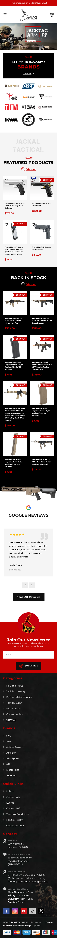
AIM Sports (12, 758)
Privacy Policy (14, 819)
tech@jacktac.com (18, 861)
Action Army (13, 747)
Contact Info (13, 808)
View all (31, 169)
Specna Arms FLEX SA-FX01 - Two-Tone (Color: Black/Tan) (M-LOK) (41, 461)
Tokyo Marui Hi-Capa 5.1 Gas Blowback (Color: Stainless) (15, 205)
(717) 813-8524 (15, 864)
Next (32, 585)
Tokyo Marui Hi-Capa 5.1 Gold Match (41, 204)
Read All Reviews (28, 596)
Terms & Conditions (17, 814)
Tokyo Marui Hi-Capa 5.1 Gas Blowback (41, 248)
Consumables (14, 714)
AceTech (11, 752)
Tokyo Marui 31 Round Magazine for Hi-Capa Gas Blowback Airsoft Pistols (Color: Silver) (14, 250)
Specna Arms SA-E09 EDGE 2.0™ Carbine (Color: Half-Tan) (13, 320)
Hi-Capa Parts (14, 685)
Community (13, 797)
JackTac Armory (15, 691)
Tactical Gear (14, 702)
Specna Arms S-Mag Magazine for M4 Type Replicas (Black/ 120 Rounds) (14, 365)
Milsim (10, 791)
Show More (22, 556)
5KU (8, 735)
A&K (8, 741)
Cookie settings (15, 825)
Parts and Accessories (19, 697)
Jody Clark (15, 565)
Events (10, 802)
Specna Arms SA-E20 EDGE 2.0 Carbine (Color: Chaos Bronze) (42, 320)
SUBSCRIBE (31, 665)
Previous (25, 585)
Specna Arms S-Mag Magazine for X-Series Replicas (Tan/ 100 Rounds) (13, 463)
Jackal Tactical (18, 922)
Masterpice (12, 769)
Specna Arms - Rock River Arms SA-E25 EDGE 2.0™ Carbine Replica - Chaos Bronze (42, 365)
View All (27, 73)
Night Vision (13, 708)
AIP (8, 764)
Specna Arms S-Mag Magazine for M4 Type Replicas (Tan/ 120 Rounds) (41, 412)
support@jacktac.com (20, 857)
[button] (5, 14)
